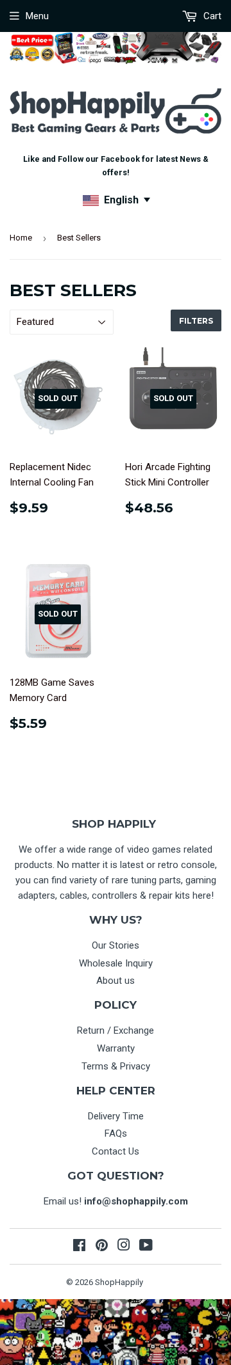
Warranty (116, 1048)
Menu (37, 16)
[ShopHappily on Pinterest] (101, 1246)
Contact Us (115, 1151)
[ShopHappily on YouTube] (146, 1246)
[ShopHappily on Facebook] (79, 1246)
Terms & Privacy (115, 1066)
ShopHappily (119, 1282)
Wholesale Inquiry (116, 963)
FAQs (116, 1133)
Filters (196, 321)
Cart (211, 16)
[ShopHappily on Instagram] (123, 1246)
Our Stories (115, 945)
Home (21, 237)
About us (115, 980)
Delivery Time (116, 1116)
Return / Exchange (115, 1030)
